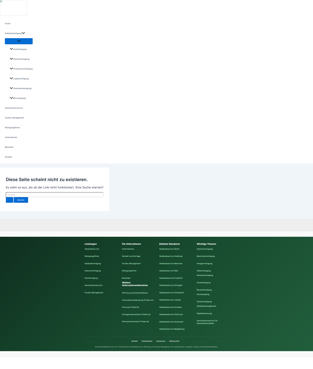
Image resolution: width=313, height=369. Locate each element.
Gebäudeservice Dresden (170, 307)
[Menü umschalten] (19, 41)
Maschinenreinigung (206, 256)
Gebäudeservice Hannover (171, 314)
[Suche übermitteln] (9, 200)
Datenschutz (174, 341)
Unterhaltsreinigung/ (22, 88)
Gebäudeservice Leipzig (170, 300)
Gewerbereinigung (205, 275)
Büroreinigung (19, 98)
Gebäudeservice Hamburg (170, 256)
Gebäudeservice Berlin (169, 249)
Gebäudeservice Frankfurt (171, 278)
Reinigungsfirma (12, 127)
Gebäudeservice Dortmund (171, 322)
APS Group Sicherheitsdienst (135, 293)
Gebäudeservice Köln (168, 271)
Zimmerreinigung (204, 301)
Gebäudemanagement (206, 306)
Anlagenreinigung (204, 263)
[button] (23, 33)
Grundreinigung (203, 282)
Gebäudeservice (92, 249)
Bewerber (9, 147)
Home (7, 23)
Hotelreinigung (20, 49)
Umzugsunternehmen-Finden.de (136, 314)
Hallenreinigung (204, 271)
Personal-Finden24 (130, 307)
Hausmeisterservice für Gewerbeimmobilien (207, 321)
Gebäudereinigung (13, 33)
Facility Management (14, 117)
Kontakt (8, 157)
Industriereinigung (21, 59)
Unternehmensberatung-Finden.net (137, 300)
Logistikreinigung (21, 78)
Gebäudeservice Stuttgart (171, 285)
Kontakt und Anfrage (131, 256)
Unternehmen (11, 137)
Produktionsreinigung (23, 69)
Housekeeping (203, 294)
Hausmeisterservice (14, 108)
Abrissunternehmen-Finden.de (135, 321)
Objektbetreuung (204, 313)
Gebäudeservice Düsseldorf (171, 292)
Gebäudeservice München (171, 263)
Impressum (160, 341)
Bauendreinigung (204, 290)
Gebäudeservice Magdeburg (171, 329)
